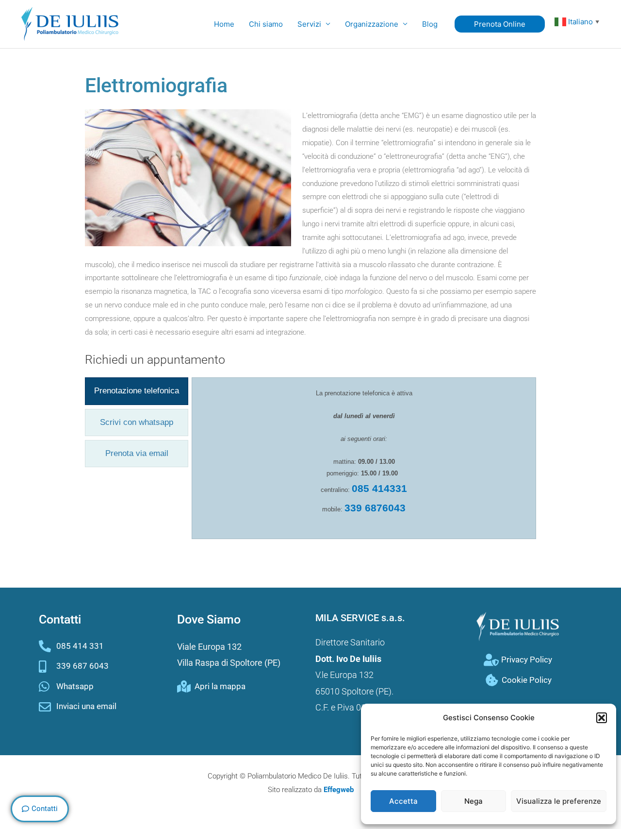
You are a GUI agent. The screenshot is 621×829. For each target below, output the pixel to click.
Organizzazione (371, 24)
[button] (601, 718)
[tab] (136, 391)
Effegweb (339, 789)
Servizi (309, 24)
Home (224, 24)
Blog (430, 24)
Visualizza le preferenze (558, 801)
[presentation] (136, 391)
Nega (473, 801)
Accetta (403, 801)
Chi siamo (266, 24)
